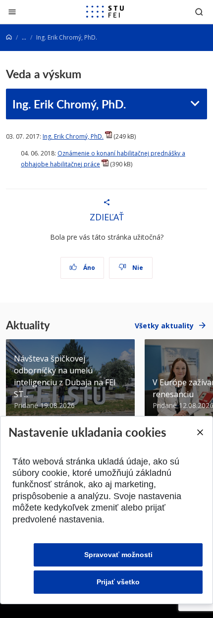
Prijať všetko (118, 582)
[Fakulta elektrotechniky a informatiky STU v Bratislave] (105, 11)
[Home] (9, 37)
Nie (137, 267)
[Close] (200, 432)
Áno (88, 267)
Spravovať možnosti (118, 555)
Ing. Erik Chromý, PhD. (69, 104)
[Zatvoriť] (12, 11)
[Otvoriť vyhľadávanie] (199, 11)
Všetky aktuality (164, 325)
